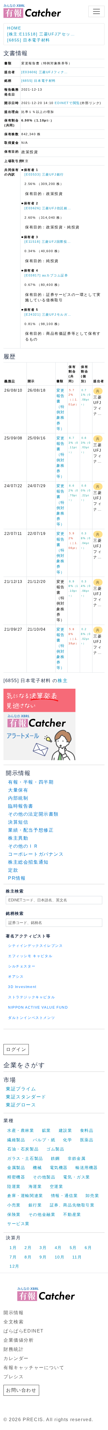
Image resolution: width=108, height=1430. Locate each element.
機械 (37, 1167)
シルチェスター (21, 966)
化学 (67, 1140)
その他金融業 (42, 1214)
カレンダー (16, 1358)
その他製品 (44, 1177)
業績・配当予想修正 (31, 830)
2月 (28, 1247)
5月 (73, 1247)
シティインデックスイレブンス (35, 946)
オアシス (16, 977)
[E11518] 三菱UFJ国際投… (47, 241)
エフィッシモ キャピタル (30, 956)
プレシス (13, 1376)
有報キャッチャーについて (33, 1367)
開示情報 (13, 1312)
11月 (77, 1257)
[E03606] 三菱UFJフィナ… (44, 72)
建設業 (65, 1130)
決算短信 (18, 822)
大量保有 (18, 790)
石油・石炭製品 (23, 1149)
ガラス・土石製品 (25, 1158)
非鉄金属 (77, 1158)
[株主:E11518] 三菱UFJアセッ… (41, 34)
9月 (43, 1257)
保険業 (14, 1214)
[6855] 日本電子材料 (28, 40)
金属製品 (16, 1167)
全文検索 (13, 1321)
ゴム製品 (55, 1149)
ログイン (16, 1049)
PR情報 (17, 878)
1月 (13, 1247)
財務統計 (13, 1349)
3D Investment (22, 987)
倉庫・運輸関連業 (25, 1195)
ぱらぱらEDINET (23, 1331)
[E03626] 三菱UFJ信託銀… (47, 208)
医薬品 (87, 1140)
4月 (58, 1247)
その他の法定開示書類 (33, 814)
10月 (60, 1257)
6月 (88, 1247)
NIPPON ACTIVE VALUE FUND (38, 1007)
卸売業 (92, 1195)
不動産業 (72, 1214)
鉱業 (46, 1130)
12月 (15, 1266)
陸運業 (14, 1186)
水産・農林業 (20, 1130)
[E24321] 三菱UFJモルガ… (47, 314)
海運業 (35, 1186)
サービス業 (18, 1223)
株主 (63, 680)
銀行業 (35, 1205)
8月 (28, 1257)
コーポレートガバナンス (36, 854)
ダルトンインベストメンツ (31, 1018)
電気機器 (59, 1167)
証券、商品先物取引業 (72, 1205)
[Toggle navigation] (96, 11)
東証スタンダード (26, 1096)
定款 (13, 870)
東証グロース (21, 1104)
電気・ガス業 (76, 1177)
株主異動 (18, 838)
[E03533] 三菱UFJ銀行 (44, 174)
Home (14, 28)
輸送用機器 (86, 1167)
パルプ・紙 (44, 1140)
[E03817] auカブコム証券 (46, 275)
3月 (43, 1247)
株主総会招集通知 (28, 862)
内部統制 (18, 798)
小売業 (14, 1205)
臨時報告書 (20, 806)
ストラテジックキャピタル (31, 997)
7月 (13, 1257)
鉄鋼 (55, 1158)
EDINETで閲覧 (67, 103)
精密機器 (16, 1177)
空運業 (56, 1186)
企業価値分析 (18, 1340)
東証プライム (21, 1088)
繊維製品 (16, 1140)
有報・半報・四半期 (31, 782)
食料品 (87, 1130)
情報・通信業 (64, 1195)
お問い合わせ (21, 1390)
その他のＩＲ (23, 846)
